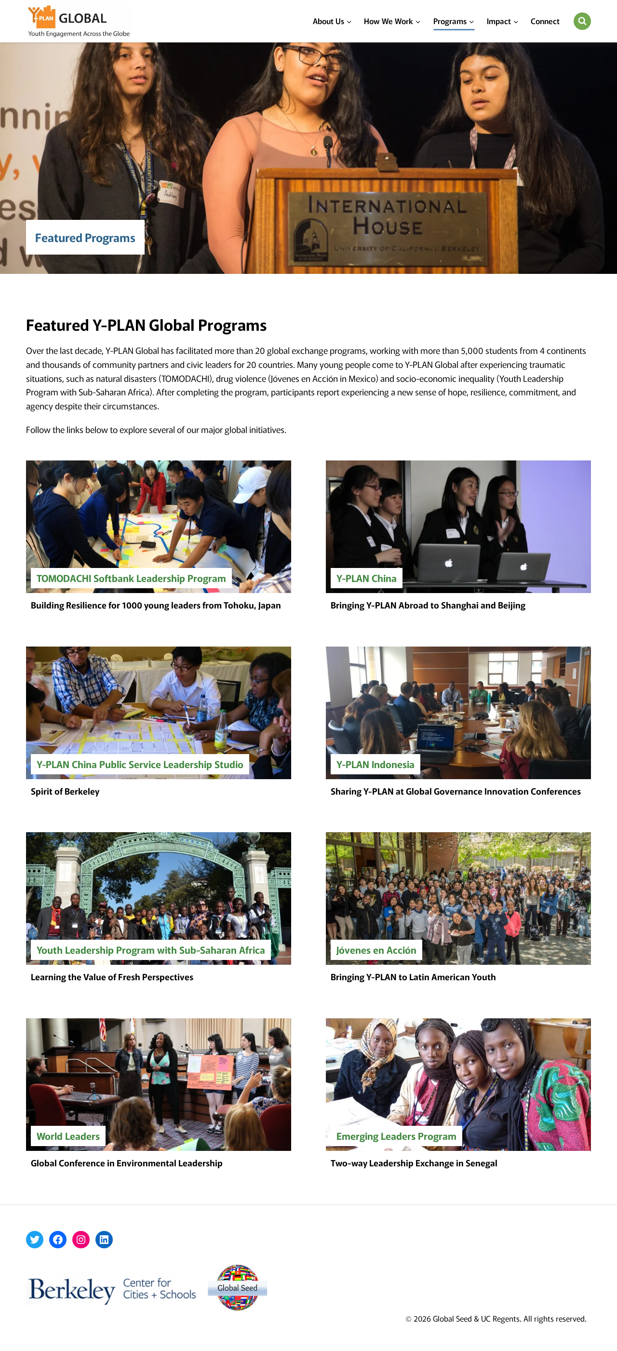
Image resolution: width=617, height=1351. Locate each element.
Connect (545, 21)
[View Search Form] (582, 21)
